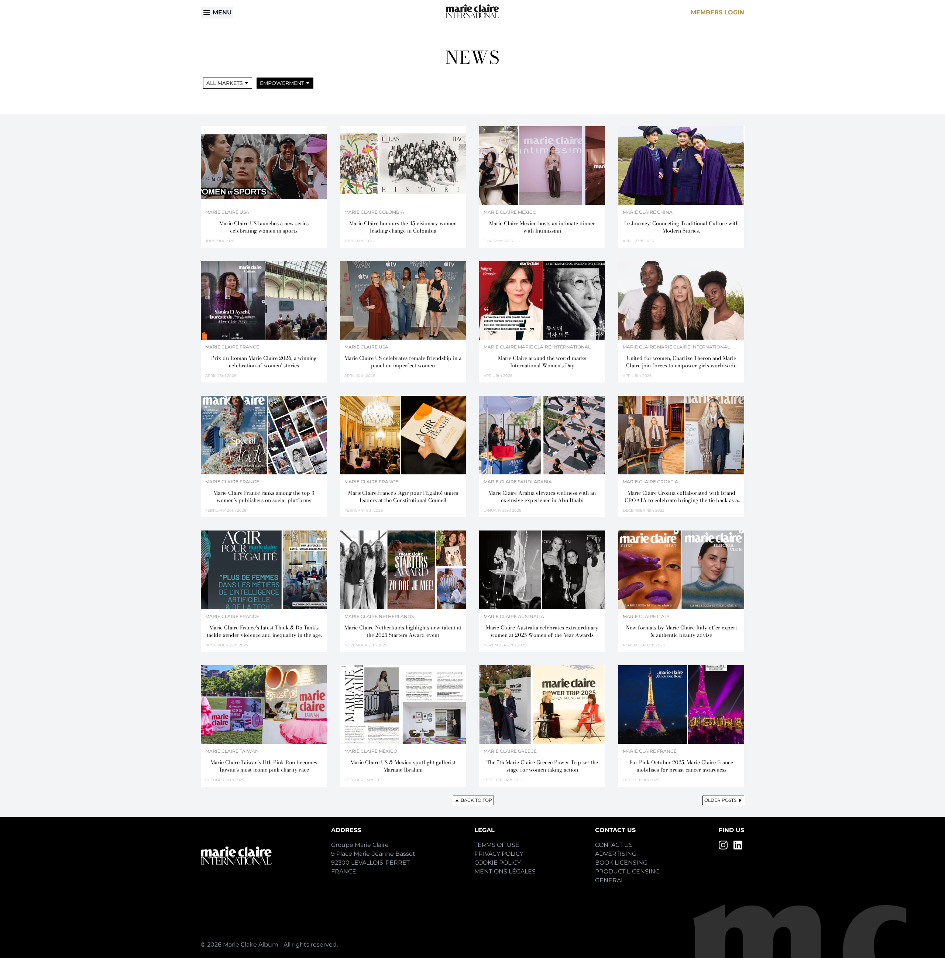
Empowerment (282, 83)
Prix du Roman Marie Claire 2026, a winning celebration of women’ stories (264, 361)
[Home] (472, 11)
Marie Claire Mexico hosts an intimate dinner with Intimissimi (542, 227)
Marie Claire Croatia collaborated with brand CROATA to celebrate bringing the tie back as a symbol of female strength (681, 496)
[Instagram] (723, 845)
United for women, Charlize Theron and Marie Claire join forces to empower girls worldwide (681, 361)
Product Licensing (627, 871)
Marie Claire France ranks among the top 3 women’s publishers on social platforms (263, 496)
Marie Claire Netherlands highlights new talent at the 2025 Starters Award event (402, 631)
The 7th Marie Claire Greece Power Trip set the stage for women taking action (542, 766)
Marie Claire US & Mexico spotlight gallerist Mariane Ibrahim (403, 766)
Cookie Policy (497, 862)
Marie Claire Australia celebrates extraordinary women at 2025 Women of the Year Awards (542, 631)
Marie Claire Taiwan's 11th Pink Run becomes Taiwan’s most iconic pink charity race (263, 766)
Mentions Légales (505, 871)
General (609, 880)
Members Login (717, 12)
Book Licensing (621, 862)
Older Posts (720, 800)
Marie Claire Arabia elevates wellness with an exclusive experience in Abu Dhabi (542, 496)
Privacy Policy (498, 853)
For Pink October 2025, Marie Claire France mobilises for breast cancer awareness (681, 766)
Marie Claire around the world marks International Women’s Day (542, 361)
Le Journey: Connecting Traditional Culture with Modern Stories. (681, 227)
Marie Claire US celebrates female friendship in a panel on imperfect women (402, 361)
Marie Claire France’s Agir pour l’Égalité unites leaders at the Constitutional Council (403, 496)
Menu (222, 12)
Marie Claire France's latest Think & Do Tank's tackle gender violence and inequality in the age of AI (264, 631)
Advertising (615, 853)
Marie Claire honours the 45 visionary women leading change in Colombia (403, 227)
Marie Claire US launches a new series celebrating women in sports (264, 227)
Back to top (476, 800)
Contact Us (614, 844)
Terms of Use (496, 844)
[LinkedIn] (737, 845)
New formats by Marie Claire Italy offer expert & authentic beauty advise (681, 631)
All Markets (224, 83)
